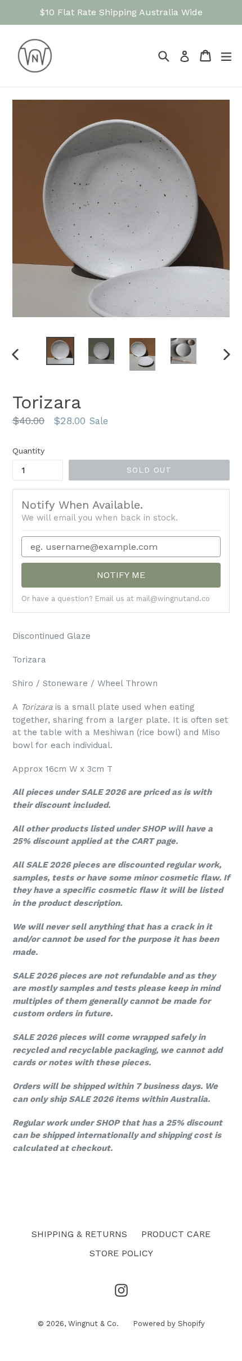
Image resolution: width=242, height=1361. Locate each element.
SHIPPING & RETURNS (79, 1234)
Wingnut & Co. (93, 1323)
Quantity (28, 450)
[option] (59, 351)
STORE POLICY (121, 1253)
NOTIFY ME (121, 575)
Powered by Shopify (169, 1323)
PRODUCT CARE (175, 1234)
